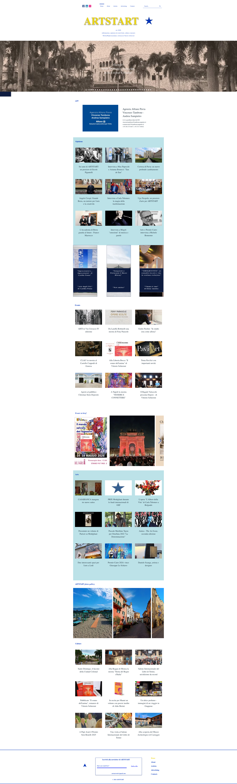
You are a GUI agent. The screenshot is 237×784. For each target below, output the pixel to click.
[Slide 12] (133, 89)
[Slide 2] (127, 89)
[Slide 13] (88, 89)
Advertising (155, 770)
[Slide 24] (99, 89)
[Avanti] (225, 66)
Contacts (154, 774)
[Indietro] (12, 66)
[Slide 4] (125, 89)
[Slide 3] (131, 89)
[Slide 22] (110, 89)
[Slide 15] (129, 89)
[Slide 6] (142, 89)
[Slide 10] (135, 89)
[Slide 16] (91, 90)
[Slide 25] (140, 89)
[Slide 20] (112, 89)
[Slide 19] (118, 89)
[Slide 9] (148, 89)
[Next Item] (160, 441)
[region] (85, 271)
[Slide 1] (150, 89)
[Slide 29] (103, 89)
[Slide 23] (108, 89)
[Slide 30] (95, 89)
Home (153, 758)
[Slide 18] (120, 89)
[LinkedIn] (87, 6)
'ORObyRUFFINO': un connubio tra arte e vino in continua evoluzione (151, 273)
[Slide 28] (101, 89)
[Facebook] (83, 6)
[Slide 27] (97, 89)
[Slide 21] (116, 89)
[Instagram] (90, 6)
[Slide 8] (146, 89)
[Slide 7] (137, 89)
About (153, 762)
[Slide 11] (144, 89)
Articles (154, 766)
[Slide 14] (86, 89)
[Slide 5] (93, 89)
